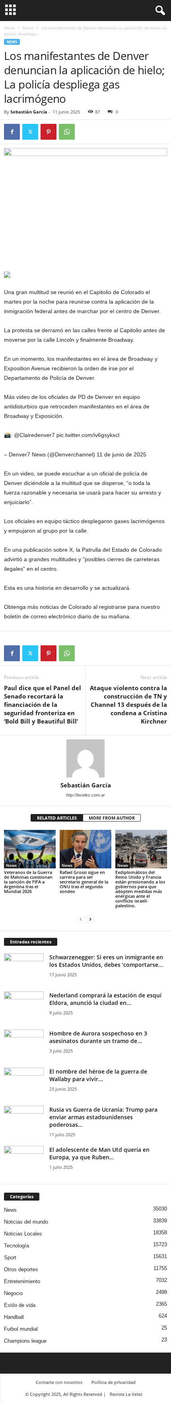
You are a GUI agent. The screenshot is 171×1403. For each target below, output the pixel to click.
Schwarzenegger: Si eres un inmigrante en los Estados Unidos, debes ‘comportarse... (106, 960)
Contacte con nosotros (59, 1382)
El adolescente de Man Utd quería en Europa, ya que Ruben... (99, 1153)
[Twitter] (30, 132)
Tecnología (16, 1246)
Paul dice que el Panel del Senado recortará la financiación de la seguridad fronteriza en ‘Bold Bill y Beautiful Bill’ (42, 704)
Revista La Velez (126, 1394)
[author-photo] (85, 758)
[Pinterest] (48, 132)
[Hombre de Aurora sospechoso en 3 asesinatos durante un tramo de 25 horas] (24, 1044)
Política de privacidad (113, 1382)
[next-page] (90, 919)
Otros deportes (21, 1269)
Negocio (13, 1293)
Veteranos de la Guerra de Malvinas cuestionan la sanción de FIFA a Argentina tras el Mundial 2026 (28, 881)
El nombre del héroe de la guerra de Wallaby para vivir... (98, 1075)
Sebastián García (28, 112)
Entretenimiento (22, 1281)
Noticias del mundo (26, 1222)
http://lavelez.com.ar (85, 795)
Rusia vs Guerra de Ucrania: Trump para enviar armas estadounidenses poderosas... (103, 1117)
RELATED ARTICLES (57, 818)
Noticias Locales (23, 1234)
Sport (10, 1258)
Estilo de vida (19, 1305)
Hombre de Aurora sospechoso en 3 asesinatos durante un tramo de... (98, 1037)
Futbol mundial (21, 1329)
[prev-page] (81, 919)
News (28, 28)
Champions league (25, 1341)
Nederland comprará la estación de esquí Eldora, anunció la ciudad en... (105, 999)
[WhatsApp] (67, 132)
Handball (14, 1317)
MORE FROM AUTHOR (112, 818)
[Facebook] (12, 132)
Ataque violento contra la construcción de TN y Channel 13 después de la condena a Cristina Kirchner (128, 704)
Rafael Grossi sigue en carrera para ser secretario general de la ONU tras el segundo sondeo (84, 881)
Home (9, 28)
